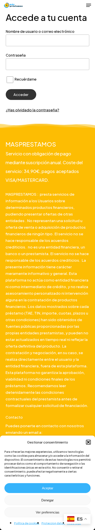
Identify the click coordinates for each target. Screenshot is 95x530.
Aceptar (47, 488)
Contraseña (16, 55)
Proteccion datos (53, 523)
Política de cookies (26, 523)
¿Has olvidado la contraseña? (32, 109)
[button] (88, 442)
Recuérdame (25, 79)
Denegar (47, 500)
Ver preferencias (47, 512)
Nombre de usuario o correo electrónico (40, 31)
